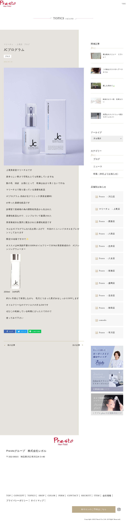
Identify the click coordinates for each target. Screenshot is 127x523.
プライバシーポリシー (17, 501)
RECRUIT (86, 495)
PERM (61, 495)
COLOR (51, 495)
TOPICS (32, 495)
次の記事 (76, 345)
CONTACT (72, 495)
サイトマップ (37, 501)
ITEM (97, 495)
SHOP (42, 495)
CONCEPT (19, 495)
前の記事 (11, 345)
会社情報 (107, 496)
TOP (8, 495)
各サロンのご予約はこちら (93, 509)
